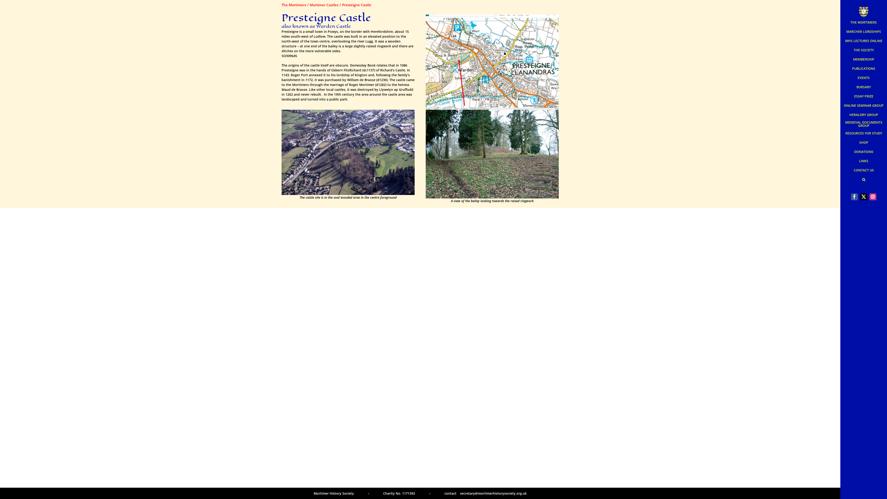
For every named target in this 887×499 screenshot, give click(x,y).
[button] (863, 179)
